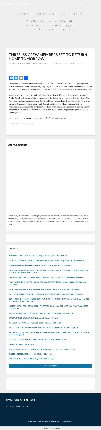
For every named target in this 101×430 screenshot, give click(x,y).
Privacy (25, 407)
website (63, 118)
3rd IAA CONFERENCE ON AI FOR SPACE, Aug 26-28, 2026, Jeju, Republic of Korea (40, 265)
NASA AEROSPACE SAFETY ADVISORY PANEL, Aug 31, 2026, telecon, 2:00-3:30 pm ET (41, 313)
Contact (16, 407)
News (45, 4)
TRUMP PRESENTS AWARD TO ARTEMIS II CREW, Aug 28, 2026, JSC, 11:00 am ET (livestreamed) (46, 277)
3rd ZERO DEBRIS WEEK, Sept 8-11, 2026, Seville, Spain (30, 354)
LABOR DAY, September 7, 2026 (21, 344)
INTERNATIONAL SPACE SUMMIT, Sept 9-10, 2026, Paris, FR (32, 359)
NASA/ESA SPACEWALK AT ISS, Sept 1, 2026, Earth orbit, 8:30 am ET (35, 323)
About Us (79, 4)
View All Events (50, 366)
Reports (66, 4)
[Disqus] (50, 180)
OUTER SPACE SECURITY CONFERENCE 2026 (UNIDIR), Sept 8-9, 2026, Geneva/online (42, 349)
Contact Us (92, 4)
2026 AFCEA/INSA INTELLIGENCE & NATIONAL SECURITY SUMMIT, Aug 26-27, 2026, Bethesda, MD (47, 261)
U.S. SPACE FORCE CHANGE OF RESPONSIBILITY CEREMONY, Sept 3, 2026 (37, 340)
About (8, 407)
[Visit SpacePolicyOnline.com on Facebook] (50, 383)
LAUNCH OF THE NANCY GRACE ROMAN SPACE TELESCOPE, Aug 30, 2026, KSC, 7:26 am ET (44, 289)
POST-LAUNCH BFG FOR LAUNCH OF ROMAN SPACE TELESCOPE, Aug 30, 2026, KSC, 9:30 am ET (46, 294)
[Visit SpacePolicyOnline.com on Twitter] (46, 383)
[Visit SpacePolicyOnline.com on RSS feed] (53, 383)
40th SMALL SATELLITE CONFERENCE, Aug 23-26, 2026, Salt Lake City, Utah (38, 256)
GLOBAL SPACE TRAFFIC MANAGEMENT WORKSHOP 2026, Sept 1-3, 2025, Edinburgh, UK (43, 328)
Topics (54, 4)
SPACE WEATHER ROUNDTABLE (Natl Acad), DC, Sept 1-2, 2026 (33, 318)
